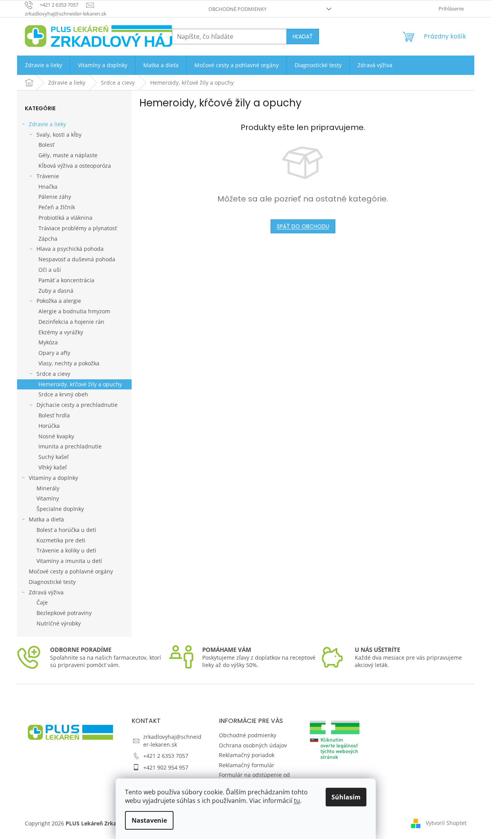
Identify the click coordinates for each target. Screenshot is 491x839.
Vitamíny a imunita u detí (69, 561)
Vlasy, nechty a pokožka (68, 363)
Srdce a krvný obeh (63, 394)
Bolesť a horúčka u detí (66, 529)
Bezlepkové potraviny (64, 613)
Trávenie (47, 176)
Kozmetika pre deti (60, 540)
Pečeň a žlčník (56, 207)
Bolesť (46, 144)
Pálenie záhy (54, 196)
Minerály (47, 488)
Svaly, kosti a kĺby (59, 134)
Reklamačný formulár (246, 765)
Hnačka (47, 186)
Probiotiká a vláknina (65, 217)
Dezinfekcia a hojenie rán (71, 321)
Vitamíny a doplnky (53, 477)
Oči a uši (49, 269)
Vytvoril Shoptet (446, 822)
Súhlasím (346, 797)
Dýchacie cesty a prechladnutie (77, 404)
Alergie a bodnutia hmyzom (74, 311)
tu (297, 800)
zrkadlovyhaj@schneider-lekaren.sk (172, 740)
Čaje (42, 602)
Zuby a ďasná (55, 290)
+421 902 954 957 (165, 767)
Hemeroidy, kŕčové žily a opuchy (80, 384)
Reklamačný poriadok (246, 755)
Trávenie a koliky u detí (66, 550)
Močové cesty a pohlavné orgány (71, 571)
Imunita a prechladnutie (70, 446)
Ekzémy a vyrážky (60, 332)
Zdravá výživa (46, 592)
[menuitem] (43, 65)
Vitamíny (47, 498)
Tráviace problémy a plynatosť (77, 228)
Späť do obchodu (303, 226)
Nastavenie (149, 820)
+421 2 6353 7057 (165, 755)
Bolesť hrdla (54, 415)
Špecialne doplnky (60, 508)
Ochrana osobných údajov (253, 745)
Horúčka (49, 425)
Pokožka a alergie (58, 300)
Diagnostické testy (52, 581)
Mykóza (48, 342)
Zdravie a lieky (47, 124)
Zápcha (47, 238)
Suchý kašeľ (53, 456)
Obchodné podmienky (237, 8)
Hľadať (303, 36)
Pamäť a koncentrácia (66, 280)
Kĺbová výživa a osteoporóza (74, 165)
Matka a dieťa (46, 519)
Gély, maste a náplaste (67, 155)
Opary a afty (54, 352)
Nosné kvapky (56, 436)
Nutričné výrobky (58, 623)
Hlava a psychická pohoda (70, 248)
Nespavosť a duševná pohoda (76, 259)
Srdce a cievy (53, 373)
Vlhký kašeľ (52, 467)
